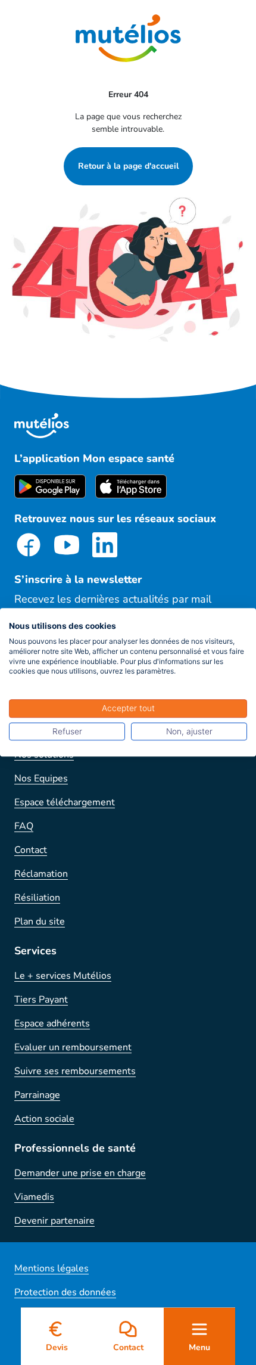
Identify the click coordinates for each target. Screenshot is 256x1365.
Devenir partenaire (54, 1220)
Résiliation (37, 897)
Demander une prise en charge (80, 1173)
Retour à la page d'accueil (128, 166)
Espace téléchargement (64, 802)
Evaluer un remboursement (73, 1047)
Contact (30, 850)
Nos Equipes (41, 778)
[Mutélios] (128, 38)
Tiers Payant (41, 999)
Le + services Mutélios (62, 975)
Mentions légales (51, 1268)
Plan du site (39, 921)
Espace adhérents (52, 1023)
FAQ (23, 826)
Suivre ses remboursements (75, 1071)
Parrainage (37, 1095)
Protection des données (65, 1292)
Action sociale (44, 1118)
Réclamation (41, 873)
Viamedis (34, 1196)
